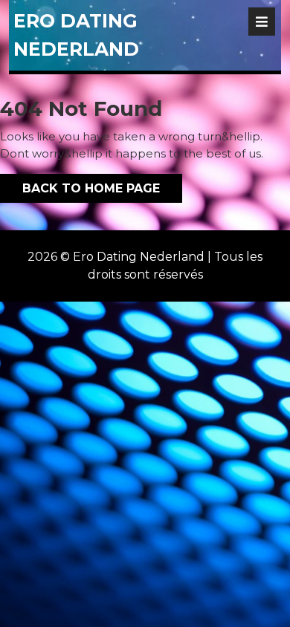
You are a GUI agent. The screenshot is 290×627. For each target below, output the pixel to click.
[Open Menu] (261, 21)
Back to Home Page (80, 184)
